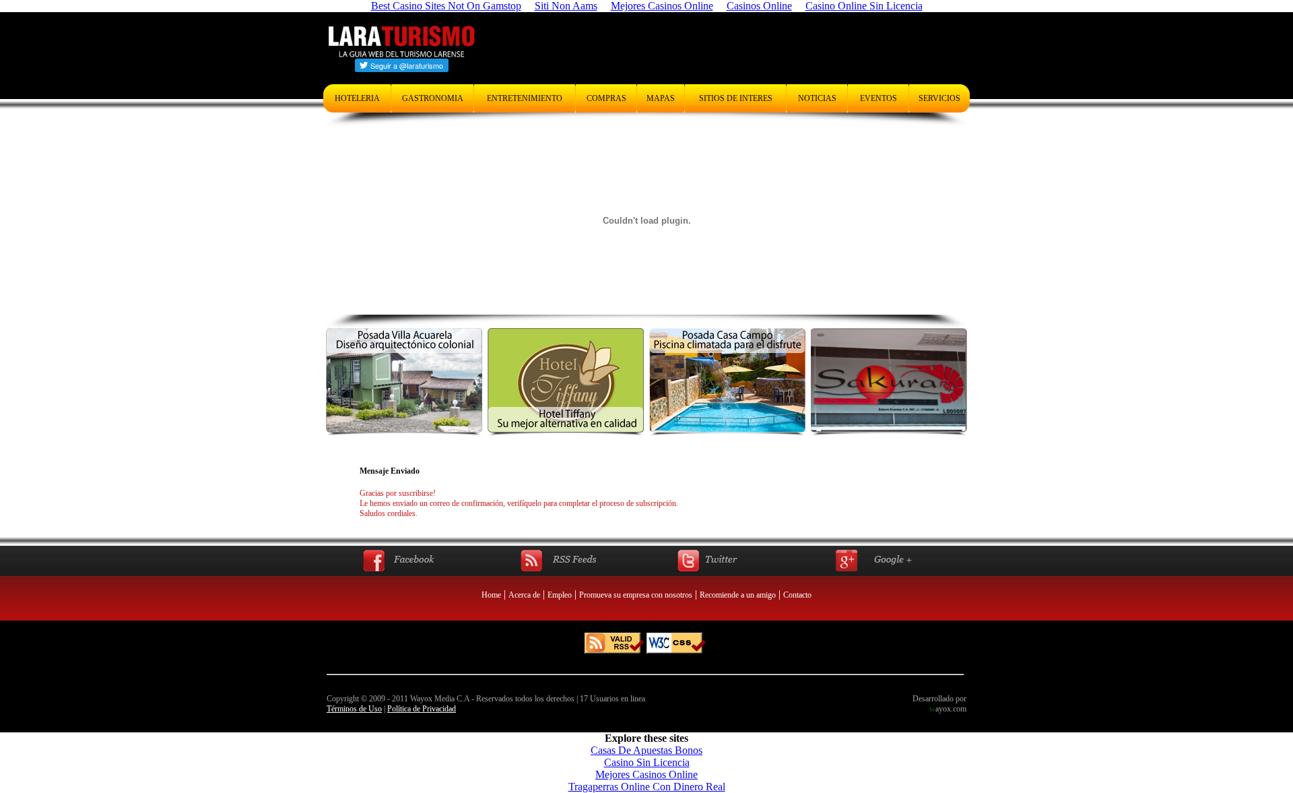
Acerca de (524, 595)
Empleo (560, 595)
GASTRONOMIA (432, 98)
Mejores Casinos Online (646, 774)
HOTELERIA (357, 98)
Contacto (797, 595)
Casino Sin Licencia (647, 762)
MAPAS (660, 98)
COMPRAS (606, 98)
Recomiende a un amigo (738, 595)
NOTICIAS (817, 98)
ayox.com (947, 708)
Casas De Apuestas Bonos (646, 750)
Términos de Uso (354, 708)
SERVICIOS (939, 98)
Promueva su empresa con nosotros (635, 595)
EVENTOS (878, 98)
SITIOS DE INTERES (735, 98)
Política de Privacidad (421, 708)
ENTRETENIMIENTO (524, 98)
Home (491, 595)
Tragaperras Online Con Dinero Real (646, 786)
